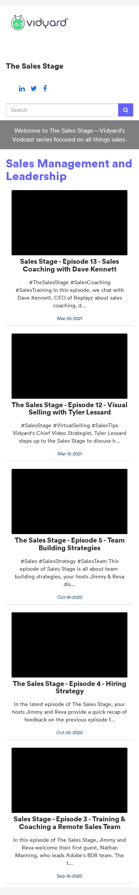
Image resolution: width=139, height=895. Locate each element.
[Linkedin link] (23, 88)
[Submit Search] (125, 109)
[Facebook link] (45, 88)
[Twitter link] (35, 88)
